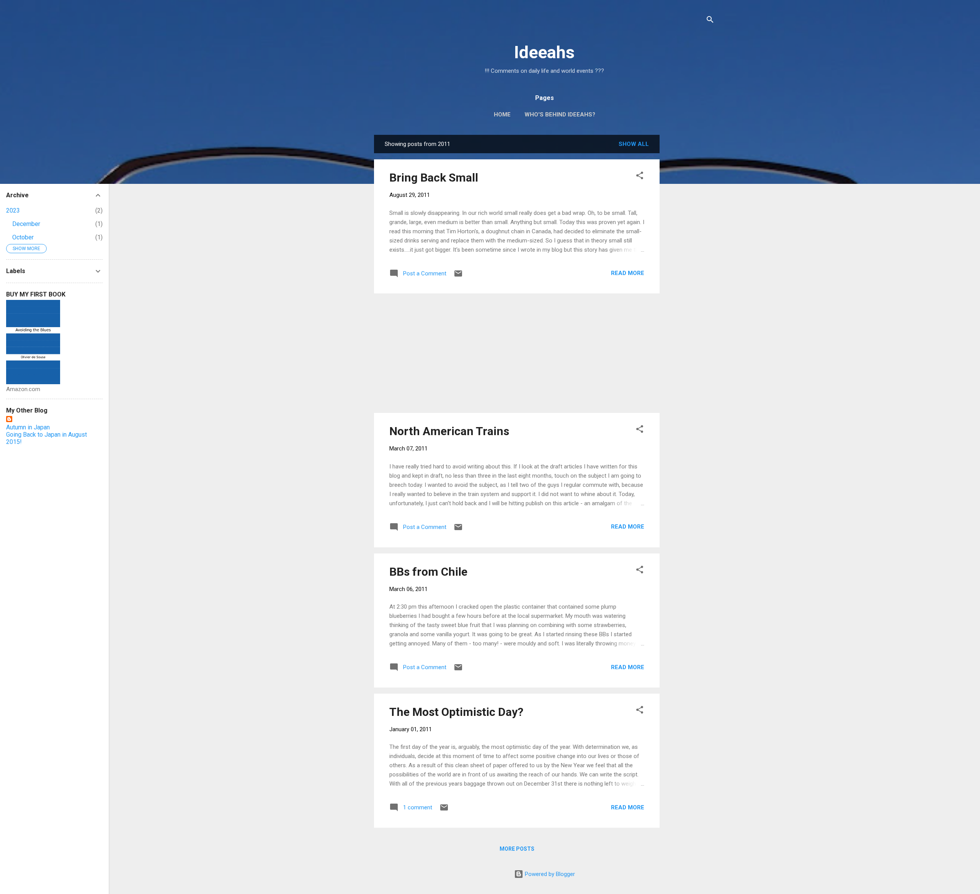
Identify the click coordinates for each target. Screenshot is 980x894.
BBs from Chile (428, 571)
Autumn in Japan (28, 427)
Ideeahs (544, 52)
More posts (517, 849)
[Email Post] (458, 276)
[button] (639, 177)
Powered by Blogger (549, 874)
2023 (13, 210)
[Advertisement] (690, 250)
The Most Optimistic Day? (456, 712)
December (26, 224)
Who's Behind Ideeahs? (559, 114)
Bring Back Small (433, 177)
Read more (627, 273)
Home (502, 114)
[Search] (710, 21)
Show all (634, 144)
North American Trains (449, 431)
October (23, 237)
